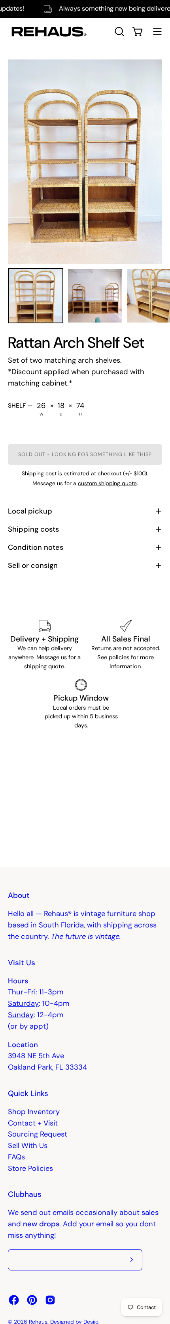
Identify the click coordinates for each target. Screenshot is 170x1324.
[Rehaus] (47, 31)
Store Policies (30, 1168)
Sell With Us (27, 1145)
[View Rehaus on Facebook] (14, 1300)
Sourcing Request (37, 1134)
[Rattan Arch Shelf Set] (35, 295)
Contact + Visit (33, 1123)
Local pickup (30, 511)
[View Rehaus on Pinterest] (32, 1300)
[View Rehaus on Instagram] (50, 1300)
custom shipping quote (107, 483)
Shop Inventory (34, 1111)
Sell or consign (33, 565)
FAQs (16, 1157)
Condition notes (35, 547)
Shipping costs (33, 529)
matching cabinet (37, 383)
